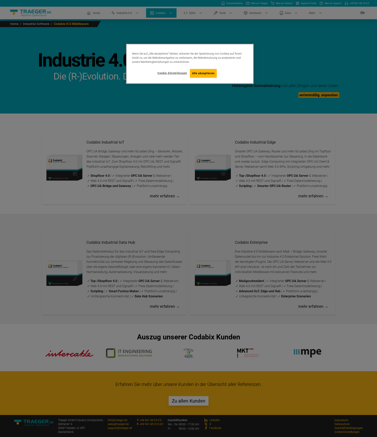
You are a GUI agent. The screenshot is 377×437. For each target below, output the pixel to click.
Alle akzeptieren (203, 73)
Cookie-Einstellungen (172, 73)
